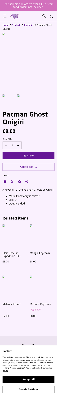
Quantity (7, 139)
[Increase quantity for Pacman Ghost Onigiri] (18, 145)
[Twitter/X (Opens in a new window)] (12, 181)
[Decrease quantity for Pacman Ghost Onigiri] (6, 145)
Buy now (28, 155)
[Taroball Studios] (14, 16)
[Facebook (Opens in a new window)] (5, 181)
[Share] (26, 181)
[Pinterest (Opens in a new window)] (19, 181)
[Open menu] (5, 16)
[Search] (44, 16)
